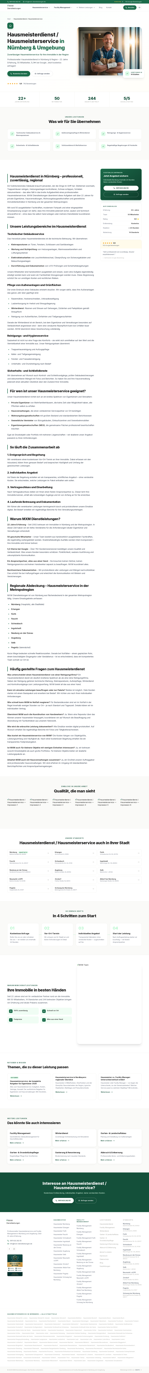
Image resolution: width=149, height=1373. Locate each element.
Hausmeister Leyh (72, 1339)
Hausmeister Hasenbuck (56, 1330)
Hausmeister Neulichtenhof (33, 1345)
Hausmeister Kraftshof (118, 1336)
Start (9, 19)
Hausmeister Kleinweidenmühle (44, 1336)
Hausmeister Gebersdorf (53, 1324)
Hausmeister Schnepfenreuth (125, 1351)
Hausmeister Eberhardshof (47, 1321)
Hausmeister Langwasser (39, 1339)
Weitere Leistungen (86, 7)
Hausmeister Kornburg (102, 1336)
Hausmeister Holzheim (105, 1330)
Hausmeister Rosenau (46, 1351)
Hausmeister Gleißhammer (123, 1324)
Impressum (103, 1256)
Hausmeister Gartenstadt (15, 1324)
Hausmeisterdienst (106, 1224)
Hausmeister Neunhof (51, 1345)
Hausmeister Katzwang (57, 1333)
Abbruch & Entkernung (108, 1247)
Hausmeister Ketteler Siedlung (76, 1333)
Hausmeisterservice (40, 7)
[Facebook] (9, 1249)
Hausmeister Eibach (64, 1321)
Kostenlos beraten (20, 74)
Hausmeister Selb (60, 1254)
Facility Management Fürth (86, 1238)
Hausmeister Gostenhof (15, 1327)
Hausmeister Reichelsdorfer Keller (115, 1348)
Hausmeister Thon (64, 1357)
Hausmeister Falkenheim (98, 1321)
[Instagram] (14, 1249)
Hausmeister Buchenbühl (15, 1321)
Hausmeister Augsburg (62, 1251)
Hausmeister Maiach (31, 1342)
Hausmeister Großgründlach (33, 1327)
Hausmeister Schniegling (15, 1354)
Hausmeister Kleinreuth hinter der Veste (20, 1336)
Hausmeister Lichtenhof (15, 1342)
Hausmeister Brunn (105, 1318)
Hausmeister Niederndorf (87, 1345)
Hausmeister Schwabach (62, 1238)
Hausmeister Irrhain (28, 1333)
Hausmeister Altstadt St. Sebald (39, 1318)
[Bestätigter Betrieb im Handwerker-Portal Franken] (15, 1265)
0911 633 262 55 (14, 2)
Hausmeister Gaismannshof (34, 1324)
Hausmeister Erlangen (61, 1227)
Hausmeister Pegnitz (61, 1274)
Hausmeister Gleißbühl (106, 1324)
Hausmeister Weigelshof (126, 1357)
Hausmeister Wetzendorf (50, 1360)
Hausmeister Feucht (61, 1234)
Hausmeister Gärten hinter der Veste (19, 1330)
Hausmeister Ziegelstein (95, 1360)
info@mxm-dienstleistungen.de (35, 2)
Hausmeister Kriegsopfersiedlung (18, 1339)
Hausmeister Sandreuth (106, 1351)
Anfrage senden (43, 74)
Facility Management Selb (86, 1272)
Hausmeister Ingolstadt (62, 1241)
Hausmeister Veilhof (109, 1357)
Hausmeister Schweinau (52, 1354)
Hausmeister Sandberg (89, 1351)
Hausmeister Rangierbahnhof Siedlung (53, 1348)
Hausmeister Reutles (30, 1351)
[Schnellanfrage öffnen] (139, 7)
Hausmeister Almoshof (58, 1318)
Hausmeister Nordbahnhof (105, 1345)
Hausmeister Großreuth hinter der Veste (83, 1327)
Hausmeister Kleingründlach (97, 1333)
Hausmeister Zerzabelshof (113, 1360)
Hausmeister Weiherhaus (15, 1360)
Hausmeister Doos (31, 1321)
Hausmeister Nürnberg (62, 1224)
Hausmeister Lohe (86, 1339)
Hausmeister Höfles (13, 1333)
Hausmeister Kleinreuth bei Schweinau (120, 1333)
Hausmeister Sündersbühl (32, 1357)
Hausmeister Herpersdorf (74, 1330)
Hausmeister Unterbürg (93, 1357)
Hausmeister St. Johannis (85, 1354)
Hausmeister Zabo (80, 1360)
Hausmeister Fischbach (115, 1321)
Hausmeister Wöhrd (65, 1360)
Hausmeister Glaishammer (88, 1324)
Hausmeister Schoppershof (34, 1354)
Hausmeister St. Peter (120, 1354)
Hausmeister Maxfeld (66, 1342)
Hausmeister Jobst (42, 1333)
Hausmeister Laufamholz (57, 1339)
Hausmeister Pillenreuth (31, 1348)
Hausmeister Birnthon (74, 1318)
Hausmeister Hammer (39, 1330)
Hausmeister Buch (118, 1318)
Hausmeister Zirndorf (61, 1264)
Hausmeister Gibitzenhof (70, 1324)
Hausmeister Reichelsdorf (94, 1348)
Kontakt (109, 7)
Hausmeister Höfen (90, 1330)
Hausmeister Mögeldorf (15, 1345)
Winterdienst (104, 1231)
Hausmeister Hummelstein (122, 1330)
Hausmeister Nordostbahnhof (125, 1345)
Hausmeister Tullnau (77, 1357)
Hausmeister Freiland (131, 1321)
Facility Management (62, 7)
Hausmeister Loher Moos (102, 1339)
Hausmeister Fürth (60, 1231)
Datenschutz (104, 1259)
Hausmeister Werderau (32, 1360)
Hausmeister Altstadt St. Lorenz (17, 1318)
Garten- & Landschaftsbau (109, 1234)
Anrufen (131, 7)
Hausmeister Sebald (68, 1354)
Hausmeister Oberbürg (14, 1348)
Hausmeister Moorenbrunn (99, 1342)
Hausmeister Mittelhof (82, 1342)
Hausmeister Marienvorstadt (48, 1342)
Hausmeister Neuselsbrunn (68, 1345)
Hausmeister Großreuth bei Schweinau (56, 1327)
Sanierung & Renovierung (109, 1244)
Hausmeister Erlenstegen (80, 1321)
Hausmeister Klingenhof (64, 1336)
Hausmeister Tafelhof (49, 1357)
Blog (100, 7)
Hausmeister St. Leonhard (103, 1354)
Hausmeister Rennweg (14, 1351)
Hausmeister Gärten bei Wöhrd (107, 1327)
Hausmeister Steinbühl (14, 1357)
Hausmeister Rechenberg (75, 1348)
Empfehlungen (105, 1266)
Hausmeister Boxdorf (90, 1318)
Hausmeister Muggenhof (118, 1342)
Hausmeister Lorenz (118, 1339)
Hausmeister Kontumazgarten (83, 1336)
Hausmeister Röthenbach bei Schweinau (68, 1351)
